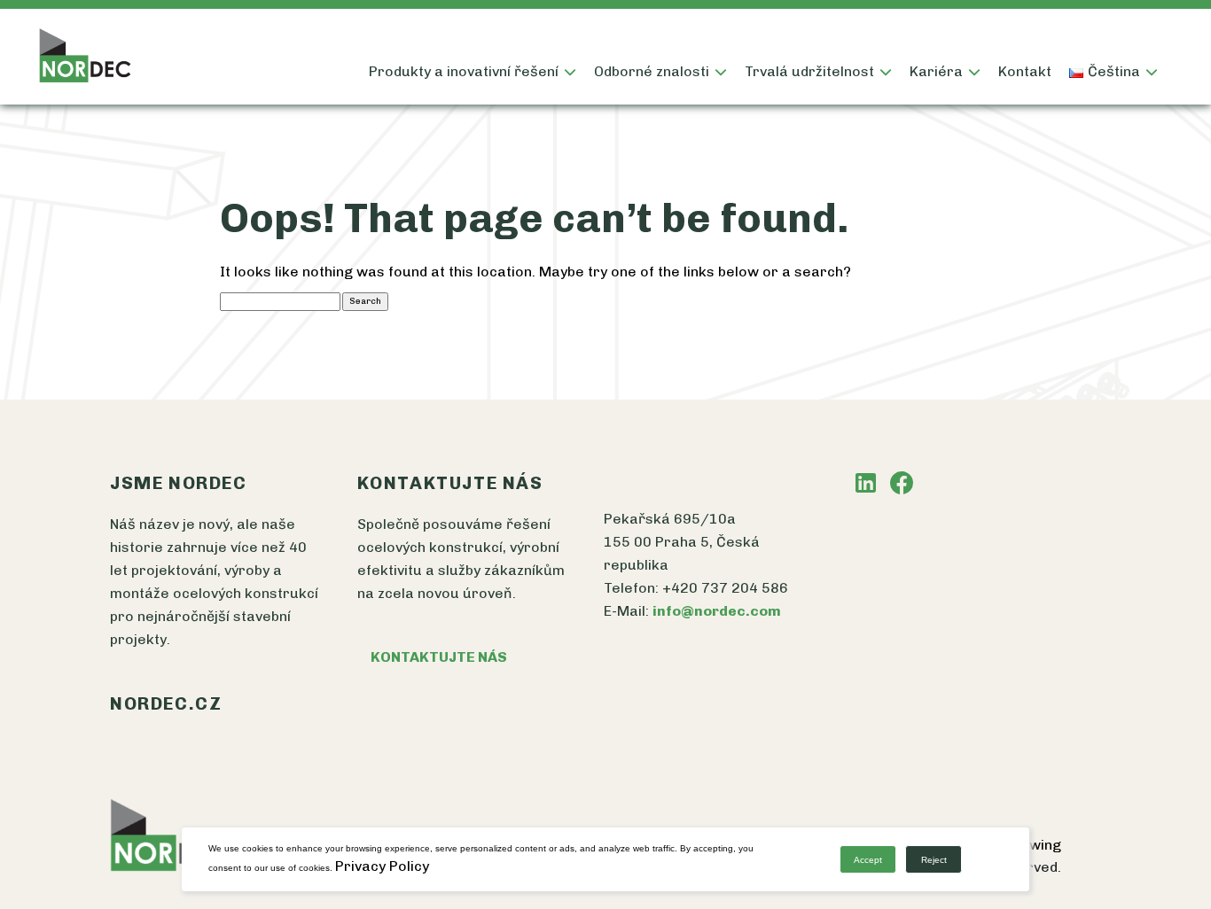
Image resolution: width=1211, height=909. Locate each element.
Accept (868, 860)
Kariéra (936, 71)
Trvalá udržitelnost (809, 71)
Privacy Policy (382, 866)
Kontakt (1024, 71)
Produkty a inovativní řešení (464, 71)
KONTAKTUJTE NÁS (439, 657)
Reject (934, 860)
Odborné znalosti (651, 71)
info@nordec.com (716, 610)
